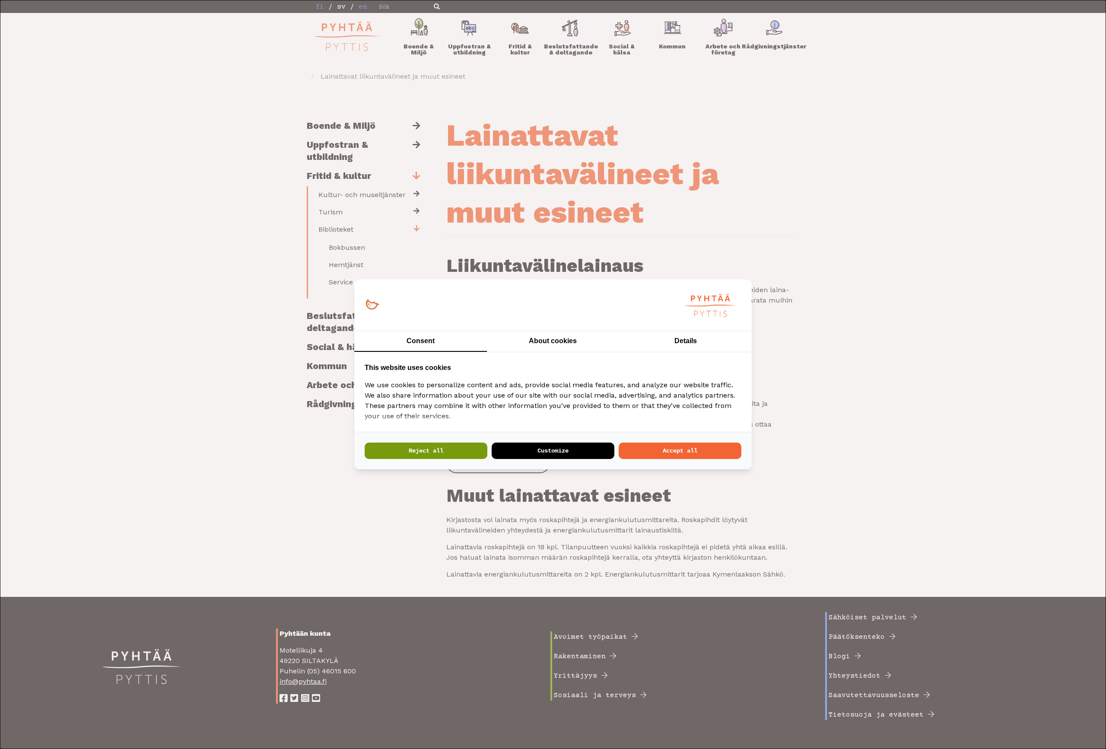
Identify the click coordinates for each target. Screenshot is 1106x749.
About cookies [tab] (553, 340)
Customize (553, 450)
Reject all (426, 450)
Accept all (680, 450)
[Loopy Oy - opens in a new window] (372, 304)
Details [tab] (685, 340)
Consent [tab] (421, 340)
